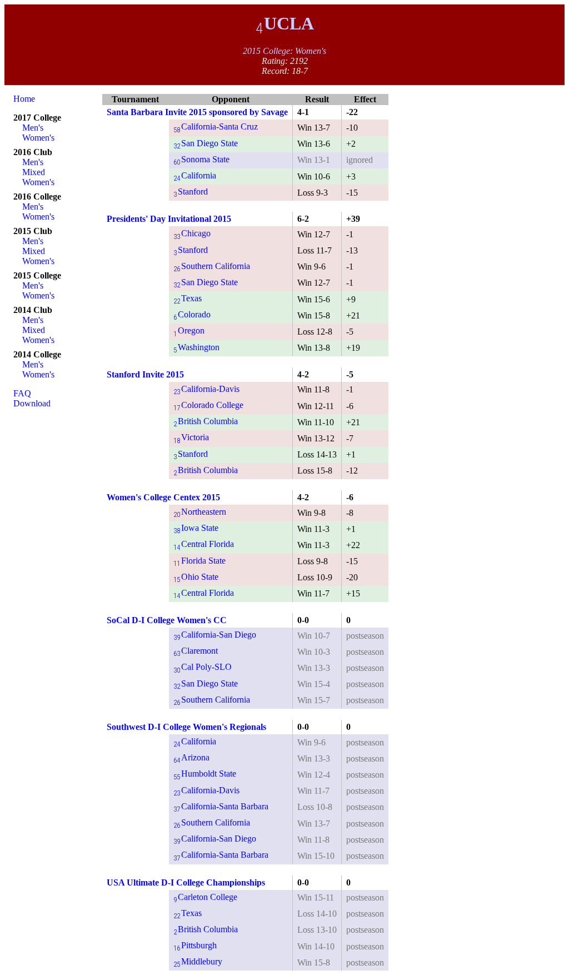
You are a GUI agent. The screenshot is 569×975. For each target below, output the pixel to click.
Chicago (192, 233)
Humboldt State (204, 773)
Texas (187, 298)
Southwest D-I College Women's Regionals (186, 727)
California (194, 175)
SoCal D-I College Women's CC (167, 620)
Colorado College (208, 405)
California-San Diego (214, 634)
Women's (38, 137)
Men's (32, 127)
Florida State (199, 560)
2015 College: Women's (284, 51)
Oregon (188, 330)
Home (24, 98)
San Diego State (205, 143)
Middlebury (197, 961)
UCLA (285, 23)
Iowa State (195, 528)
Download (32, 403)
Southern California (211, 266)
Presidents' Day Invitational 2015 (169, 218)
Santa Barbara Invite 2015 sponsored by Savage (197, 112)
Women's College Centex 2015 (163, 497)
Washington (196, 347)
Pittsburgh (195, 945)
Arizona (191, 757)
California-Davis (206, 389)
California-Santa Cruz (215, 126)
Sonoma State (201, 159)
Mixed (33, 172)
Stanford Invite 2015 (145, 374)
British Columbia (205, 421)
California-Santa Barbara (220, 806)
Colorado (192, 314)
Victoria (191, 437)
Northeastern (199, 511)
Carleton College (205, 897)
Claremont (195, 650)
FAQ (22, 393)
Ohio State (195, 576)
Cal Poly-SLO (202, 666)
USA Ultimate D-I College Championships (186, 882)
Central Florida (203, 544)
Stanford (190, 191)
